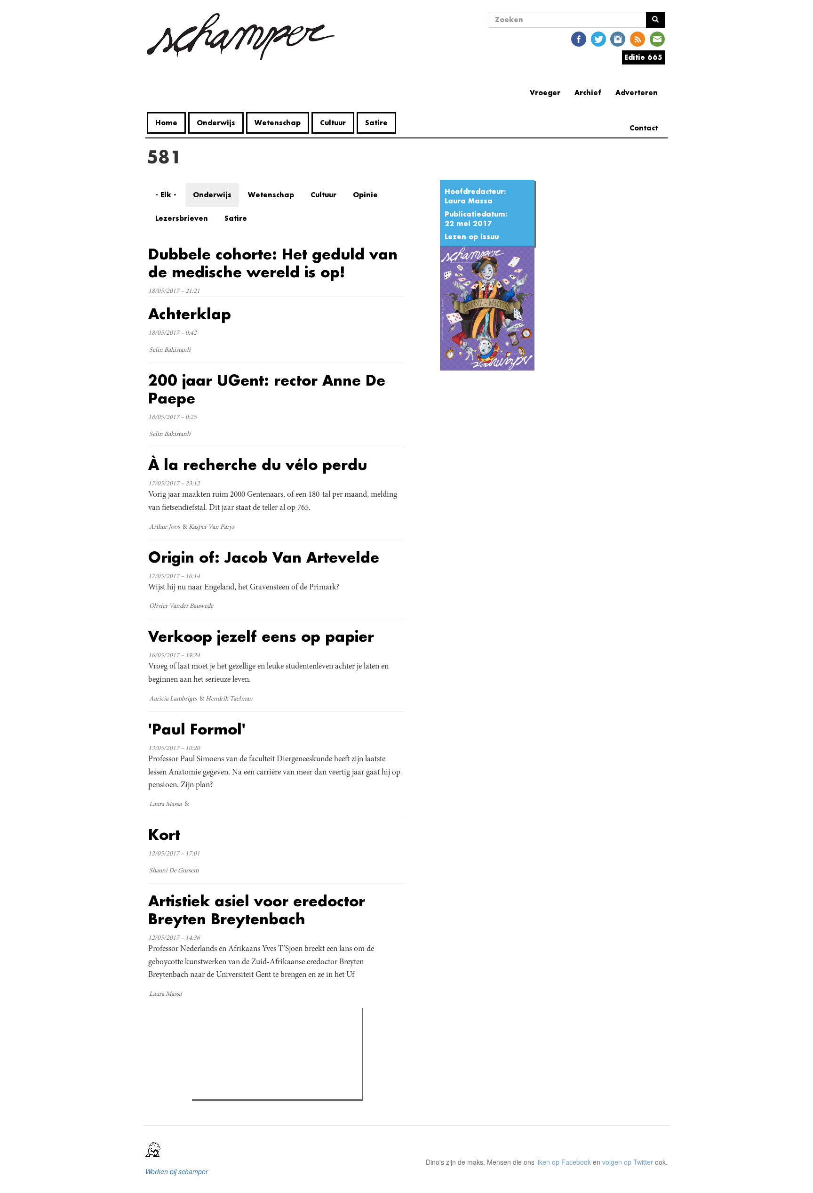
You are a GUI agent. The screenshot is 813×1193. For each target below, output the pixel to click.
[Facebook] (578, 38)
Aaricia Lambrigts (173, 699)
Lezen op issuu (472, 236)
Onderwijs (216, 122)
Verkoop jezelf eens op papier (261, 636)
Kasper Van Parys (211, 527)
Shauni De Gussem (174, 871)
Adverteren (636, 92)
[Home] (244, 36)
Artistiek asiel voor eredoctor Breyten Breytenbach (256, 910)
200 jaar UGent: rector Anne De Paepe (266, 389)
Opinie (365, 194)
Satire (376, 122)
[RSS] (637, 38)
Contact (644, 127)
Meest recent (278, 1036)
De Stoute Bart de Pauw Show (255, 1067)
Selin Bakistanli (170, 350)
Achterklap (189, 314)
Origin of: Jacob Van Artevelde (263, 557)
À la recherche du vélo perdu (257, 464)
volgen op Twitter (627, 1162)
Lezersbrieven (181, 218)
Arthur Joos (164, 527)
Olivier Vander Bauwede (181, 606)
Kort (164, 834)
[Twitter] (598, 38)
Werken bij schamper (176, 1171)
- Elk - (165, 194)
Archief (587, 92)
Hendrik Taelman (229, 699)
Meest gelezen (222, 1036)
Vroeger (545, 92)
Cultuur (333, 122)
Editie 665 (643, 57)
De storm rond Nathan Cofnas (255, 1055)
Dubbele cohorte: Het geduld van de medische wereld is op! (273, 263)
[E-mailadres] (657, 38)
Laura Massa (469, 200)
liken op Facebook (563, 1162)
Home (166, 122)
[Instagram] (617, 38)
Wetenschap (278, 122)
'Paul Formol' (197, 729)
